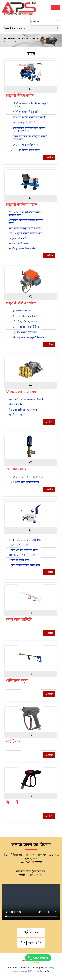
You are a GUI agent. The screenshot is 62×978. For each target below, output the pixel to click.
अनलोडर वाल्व (16, 469)
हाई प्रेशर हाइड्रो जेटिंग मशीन (26, 111)
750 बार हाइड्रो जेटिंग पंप (24, 122)
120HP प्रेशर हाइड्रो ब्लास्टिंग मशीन (25, 233)
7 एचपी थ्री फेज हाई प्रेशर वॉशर (23, 550)
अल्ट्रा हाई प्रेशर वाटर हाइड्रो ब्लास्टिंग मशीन (26, 221)
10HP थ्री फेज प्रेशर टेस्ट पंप (27, 321)
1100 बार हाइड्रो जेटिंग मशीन (26, 150)
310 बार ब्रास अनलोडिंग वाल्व (26, 482)
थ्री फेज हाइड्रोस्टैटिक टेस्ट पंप (27, 315)
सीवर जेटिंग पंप (15, 404)
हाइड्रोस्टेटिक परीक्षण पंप (24, 302)
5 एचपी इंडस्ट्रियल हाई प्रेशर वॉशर (24, 565)
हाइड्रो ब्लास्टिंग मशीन (21, 204)
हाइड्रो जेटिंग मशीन (20, 95)
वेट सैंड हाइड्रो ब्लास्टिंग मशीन (22, 248)
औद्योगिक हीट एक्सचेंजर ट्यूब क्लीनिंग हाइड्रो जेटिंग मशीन (29, 129)
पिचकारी (12, 802)
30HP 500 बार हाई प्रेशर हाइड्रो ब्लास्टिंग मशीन (24, 214)
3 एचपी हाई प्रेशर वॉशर (19, 560)
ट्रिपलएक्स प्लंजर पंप (21, 391)
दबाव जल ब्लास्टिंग (19, 619)
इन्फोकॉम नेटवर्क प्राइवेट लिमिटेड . (23, 971)
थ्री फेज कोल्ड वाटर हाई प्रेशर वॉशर (25, 539)
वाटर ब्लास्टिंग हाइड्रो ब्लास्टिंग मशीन (25, 228)
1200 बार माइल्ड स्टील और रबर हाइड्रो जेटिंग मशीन (30, 105)
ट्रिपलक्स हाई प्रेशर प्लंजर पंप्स (23, 409)
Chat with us (41, 957)
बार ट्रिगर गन (16, 741)
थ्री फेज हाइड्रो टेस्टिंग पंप (25, 332)
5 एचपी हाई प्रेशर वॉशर (19, 544)
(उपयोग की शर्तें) (49, 967)
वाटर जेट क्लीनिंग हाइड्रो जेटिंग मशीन (29, 117)
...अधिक (49, 157)
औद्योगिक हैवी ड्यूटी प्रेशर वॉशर (22, 554)
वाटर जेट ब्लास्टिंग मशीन (19, 243)
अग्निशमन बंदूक (17, 680)
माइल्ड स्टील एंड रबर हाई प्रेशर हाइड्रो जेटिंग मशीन (30, 138)
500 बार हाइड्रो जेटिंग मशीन (26, 144)
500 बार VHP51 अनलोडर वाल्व (28, 476)
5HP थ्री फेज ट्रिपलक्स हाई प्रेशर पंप (26, 399)
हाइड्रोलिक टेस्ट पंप (21, 310)
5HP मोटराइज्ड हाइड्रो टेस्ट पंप (27, 326)
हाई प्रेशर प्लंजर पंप (17, 414)
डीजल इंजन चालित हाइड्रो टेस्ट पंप (28, 337)
